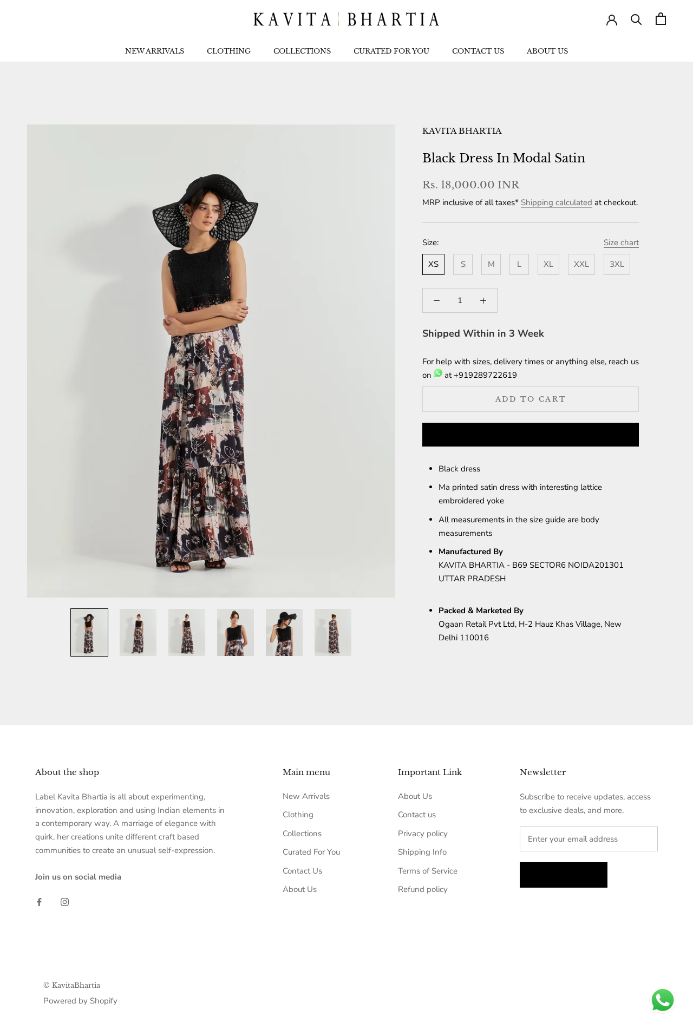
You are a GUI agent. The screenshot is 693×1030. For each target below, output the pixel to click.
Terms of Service (427, 870)
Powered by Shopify (80, 1000)
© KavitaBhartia (71, 985)
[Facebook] (39, 901)
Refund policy (423, 889)
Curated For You (391, 51)
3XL (617, 264)
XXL (581, 264)
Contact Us (478, 51)
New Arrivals (154, 51)
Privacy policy (423, 833)
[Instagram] (65, 901)
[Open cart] (661, 18)
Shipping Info (422, 852)
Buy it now (531, 435)
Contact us (417, 814)
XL (548, 264)
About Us (547, 51)
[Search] (636, 18)
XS (433, 264)
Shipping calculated (556, 202)
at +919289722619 (479, 375)
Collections (302, 51)
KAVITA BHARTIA (462, 131)
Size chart (621, 242)
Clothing (229, 51)
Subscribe (563, 875)
